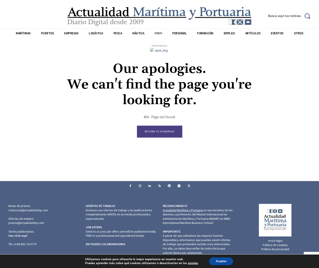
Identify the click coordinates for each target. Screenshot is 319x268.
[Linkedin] (150, 186)
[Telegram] (179, 186)
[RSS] (159, 186)
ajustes (193, 263)
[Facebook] (130, 186)
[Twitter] (189, 186)
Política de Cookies (275, 245)
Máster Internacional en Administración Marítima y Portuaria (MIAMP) (195, 216)
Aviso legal (275, 241)
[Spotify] (169, 186)
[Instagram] (140, 186)
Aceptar (221, 261)
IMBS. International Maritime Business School (197, 221)
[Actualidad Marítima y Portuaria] (160, 16)
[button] (291, 15)
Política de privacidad (275, 249)
